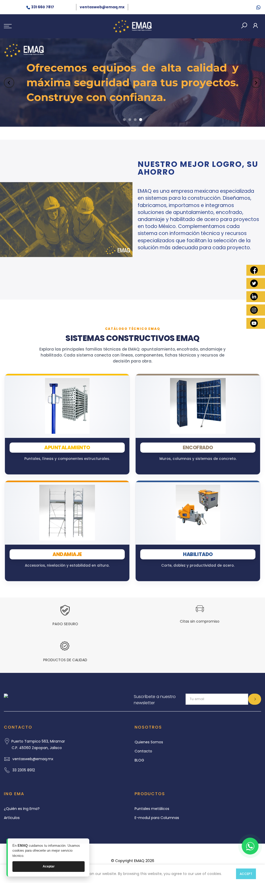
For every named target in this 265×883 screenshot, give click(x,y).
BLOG (139, 760)
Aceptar (49, 866)
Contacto (143, 751)
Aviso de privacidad (104, 851)
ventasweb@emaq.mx (102, 7)
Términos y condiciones (149, 851)
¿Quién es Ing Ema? (22, 808)
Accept (246, 874)
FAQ (179, 851)
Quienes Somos (149, 742)
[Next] (256, 82)
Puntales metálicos (152, 808)
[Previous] (9, 82)
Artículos (12, 817)
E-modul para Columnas (157, 817)
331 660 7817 (42, 7)
